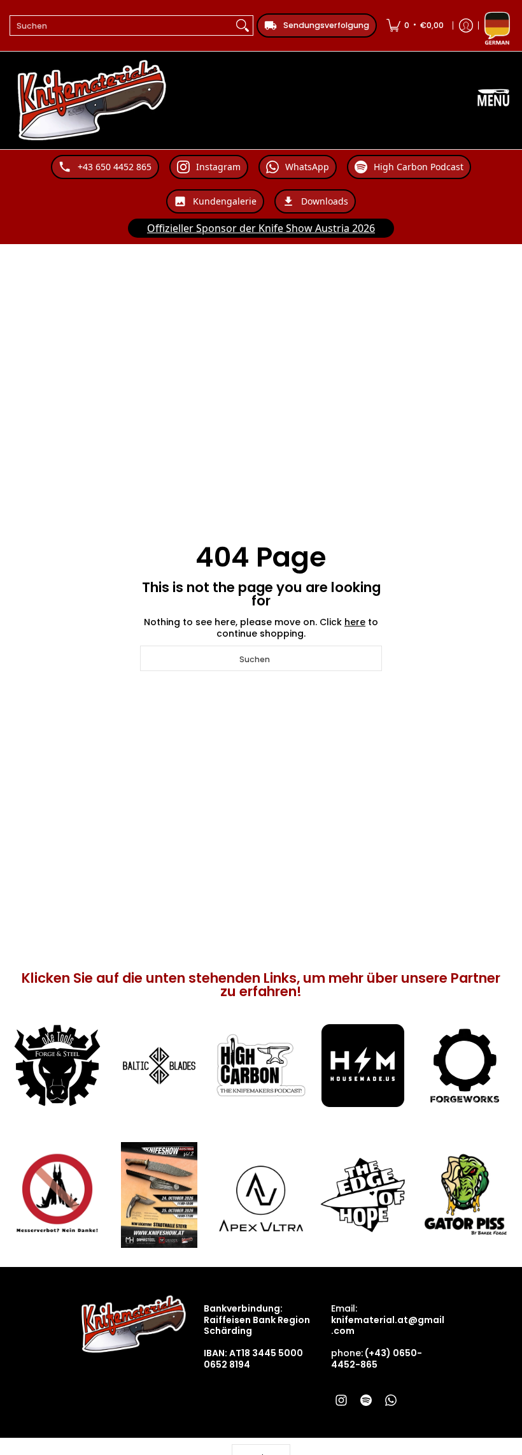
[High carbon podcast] (261, 1065)
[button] (341, 1399)
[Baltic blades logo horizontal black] (159, 1065)
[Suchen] (242, 25)
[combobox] (121, 25)
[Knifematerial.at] (92, 100)
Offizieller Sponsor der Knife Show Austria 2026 (261, 228)
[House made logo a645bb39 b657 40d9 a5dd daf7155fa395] (362, 1065)
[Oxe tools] (57, 1066)
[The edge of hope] (362, 1195)
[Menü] (493, 100)
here (354, 622)
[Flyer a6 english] (159, 1195)
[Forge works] (464, 1065)
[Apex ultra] (261, 1195)
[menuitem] (415, 25)
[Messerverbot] (57, 1195)
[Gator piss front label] (464, 1194)
